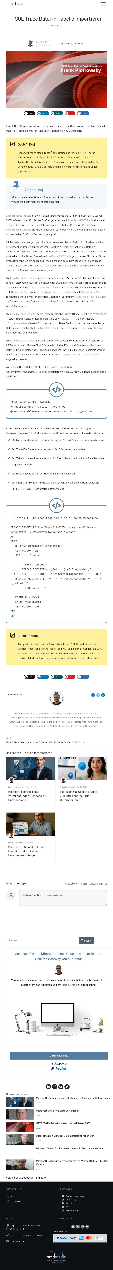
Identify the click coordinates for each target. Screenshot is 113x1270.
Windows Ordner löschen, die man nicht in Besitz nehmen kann (70, 1148)
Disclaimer (15, 1201)
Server (45, 742)
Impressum (16, 1196)
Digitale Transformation (76, 1196)
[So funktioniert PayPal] (58, 1068)
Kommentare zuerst (94, 883)
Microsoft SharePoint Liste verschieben (57, 1110)
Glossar (68, 1203)
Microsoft (36, 742)
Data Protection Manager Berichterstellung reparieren (65, 1135)
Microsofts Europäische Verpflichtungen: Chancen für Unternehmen (27, 796)
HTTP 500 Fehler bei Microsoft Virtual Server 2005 (63, 1123)
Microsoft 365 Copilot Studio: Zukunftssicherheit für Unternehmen (78, 796)
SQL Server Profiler (62, 742)
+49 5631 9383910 (18, 1235)
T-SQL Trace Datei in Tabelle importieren (56, 18)
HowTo (68, 1206)
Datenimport (25, 742)
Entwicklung (70, 1199)
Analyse (15, 742)
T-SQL (75, 742)
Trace (81, 742)
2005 (8, 742)
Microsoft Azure (72, 1210)
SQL (50, 742)
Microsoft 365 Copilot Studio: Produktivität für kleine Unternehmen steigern (26, 851)
